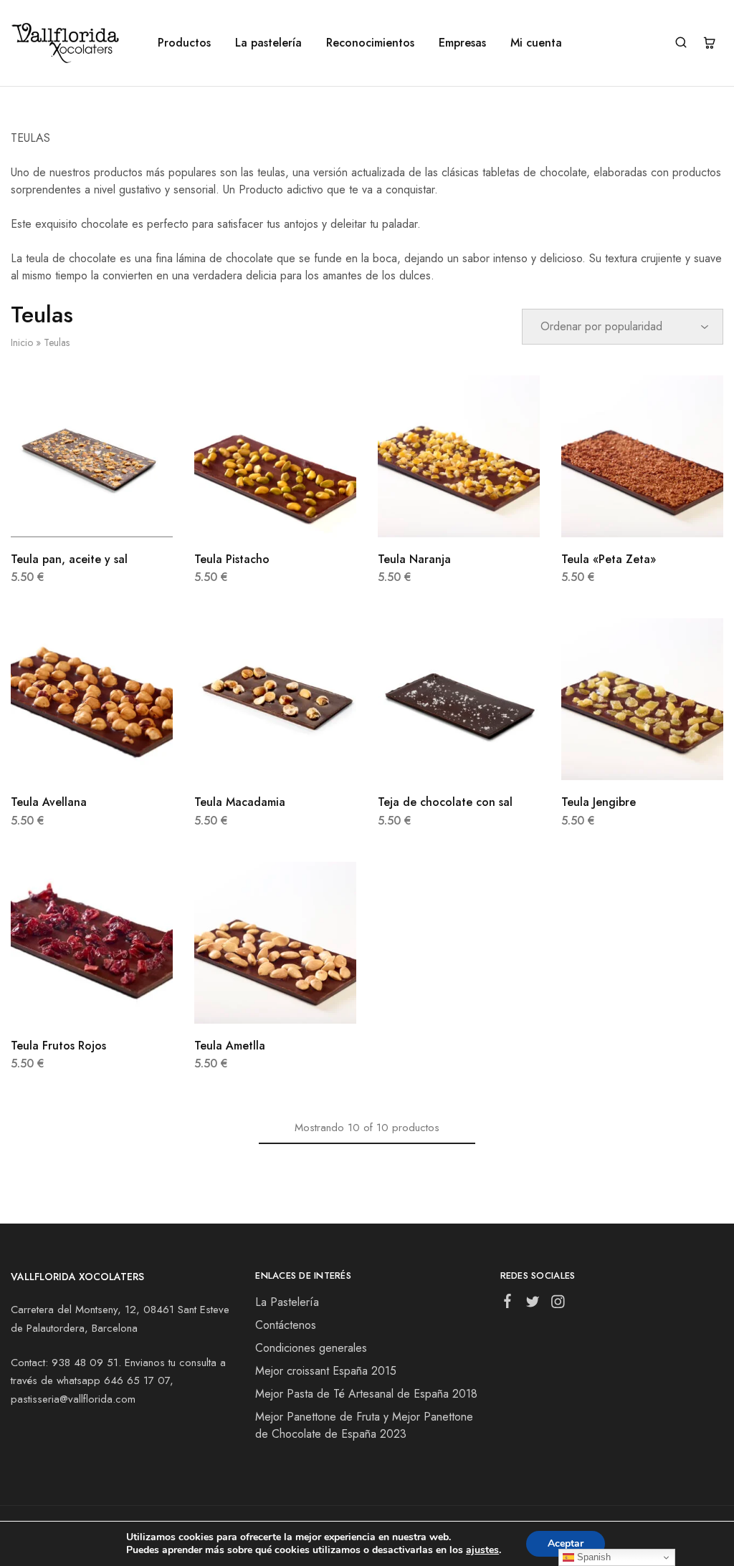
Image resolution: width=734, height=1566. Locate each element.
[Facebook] (507, 1304)
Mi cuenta (536, 43)
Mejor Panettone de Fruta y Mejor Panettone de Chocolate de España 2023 (364, 1425)
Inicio (22, 342)
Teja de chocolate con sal (445, 802)
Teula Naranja (414, 559)
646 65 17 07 (137, 1380)
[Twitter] (532, 1304)
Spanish (592, 1557)
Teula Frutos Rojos (58, 1045)
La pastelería (268, 43)
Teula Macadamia (239, 802)
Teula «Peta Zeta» (608, 559)
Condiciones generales (311, 1348)
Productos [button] (184, 43)
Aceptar (565, 1543)
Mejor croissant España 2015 (325, 1371)
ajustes (482, 1550)
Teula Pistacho (232, 559)
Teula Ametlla (229, 1045)
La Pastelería (287, 1302)
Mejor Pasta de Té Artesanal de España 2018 (366, 1393)
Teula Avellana (49, 802)
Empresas (462, 43)
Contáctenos (285, 1325)
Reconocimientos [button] (370, 43)
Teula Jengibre (598, 802)
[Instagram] (557, 1304)
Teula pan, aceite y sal (69, 559)
